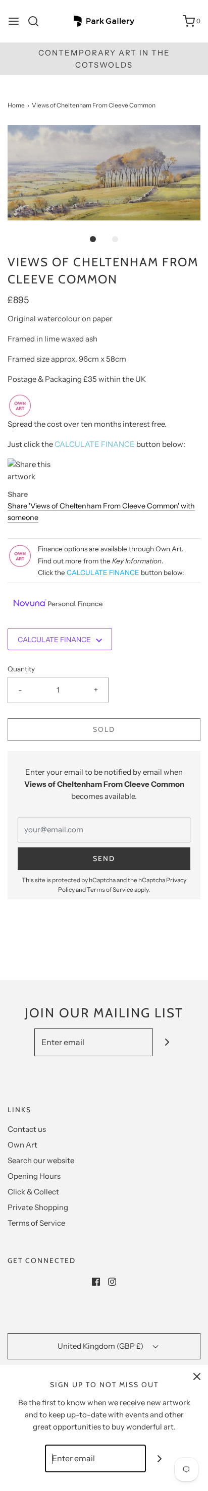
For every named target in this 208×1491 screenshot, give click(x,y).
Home (16, 105)
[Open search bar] (37, 21)
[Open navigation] (13, 21)
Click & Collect (33, 1191)
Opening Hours (34, 1176)
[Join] (167, 1042)
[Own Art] (20, 405)
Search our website (41, 1160)
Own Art (22, 1145)
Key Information (137, 561)
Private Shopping (38, 1207)
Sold (104, 729)
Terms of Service (110, 889)
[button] (104, 172)
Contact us (27, 1129)
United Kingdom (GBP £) (101, 1346)
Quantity (21, 669)
